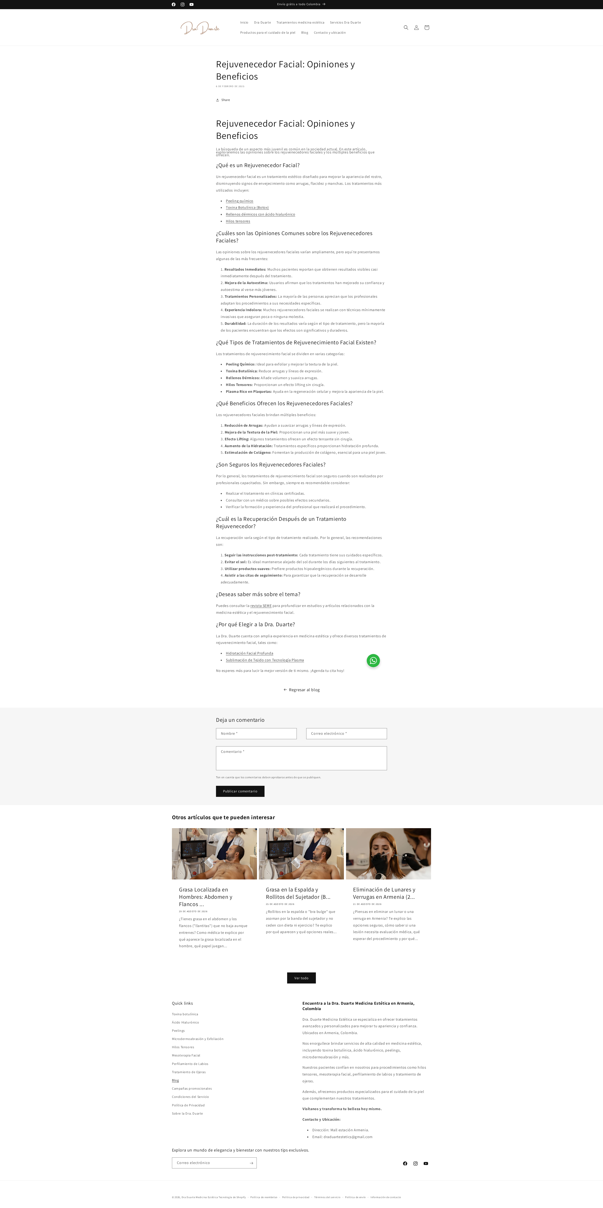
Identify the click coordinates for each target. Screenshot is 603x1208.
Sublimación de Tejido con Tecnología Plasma (265, 660)
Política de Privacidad (188, 1105)
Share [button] (225, 100)
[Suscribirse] (251, 1163)
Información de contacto (386, 1197)
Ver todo (301, 977)
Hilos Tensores (183, 1047)
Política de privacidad (296, 1197)
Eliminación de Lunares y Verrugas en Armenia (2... (384, 893)
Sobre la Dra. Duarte (187, 1113)
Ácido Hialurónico (185, 1022)
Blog (175, 1080)
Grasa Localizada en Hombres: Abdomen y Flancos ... (205, 896)
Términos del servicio (327, 1197)
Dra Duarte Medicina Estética (200, 1197)
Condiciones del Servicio (190, 1097)
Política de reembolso (263, 1197)
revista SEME (261, 605)
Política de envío (355, 1197)
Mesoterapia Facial (186, 1055)
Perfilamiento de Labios (190, 1063)
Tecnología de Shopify (232, 1197)
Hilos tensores (238, 221)
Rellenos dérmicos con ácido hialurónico (260, 214)
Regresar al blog (304, 689)
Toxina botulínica (185, 1014)
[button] (406, 27)
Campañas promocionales (192, 1088)
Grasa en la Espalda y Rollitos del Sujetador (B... (298, 893)
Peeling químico (239, 200)
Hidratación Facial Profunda (249, 653)
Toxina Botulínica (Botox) (247, 207)
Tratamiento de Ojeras (189, 1072)
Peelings (178, 1030)
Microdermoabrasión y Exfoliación (198, 1039)
